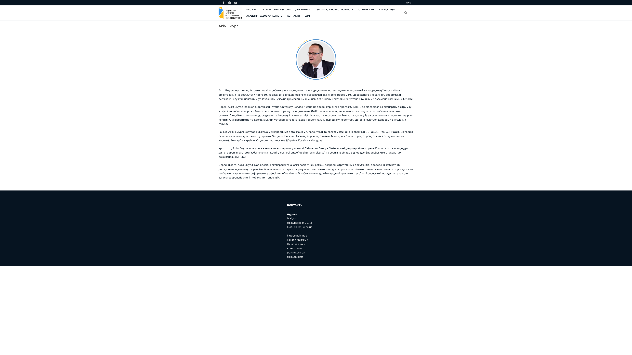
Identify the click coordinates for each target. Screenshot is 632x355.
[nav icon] (411, 12)
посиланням (295, 256)
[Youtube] (235, 2)
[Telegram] (229, 2)
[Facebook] (223, 2)
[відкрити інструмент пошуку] (405, 12)
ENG (408, 2)
